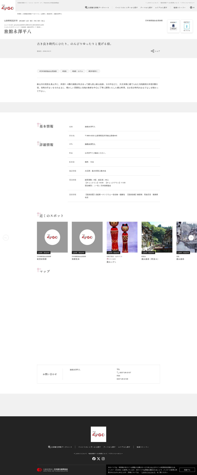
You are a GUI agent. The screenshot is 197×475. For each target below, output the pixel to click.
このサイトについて (148, 472)
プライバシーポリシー (188, 2)
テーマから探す (146, 7)
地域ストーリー (180, 7)
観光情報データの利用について (170, 2)
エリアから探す (161, 7)
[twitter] (98, 459)
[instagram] (103, 458)
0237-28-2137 (125, 372)
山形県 (43, 13)
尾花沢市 (49, 13)
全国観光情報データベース (98, 7)
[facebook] (94, 459)
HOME (19, 13)
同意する (187, 470)
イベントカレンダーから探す (126, 7)
